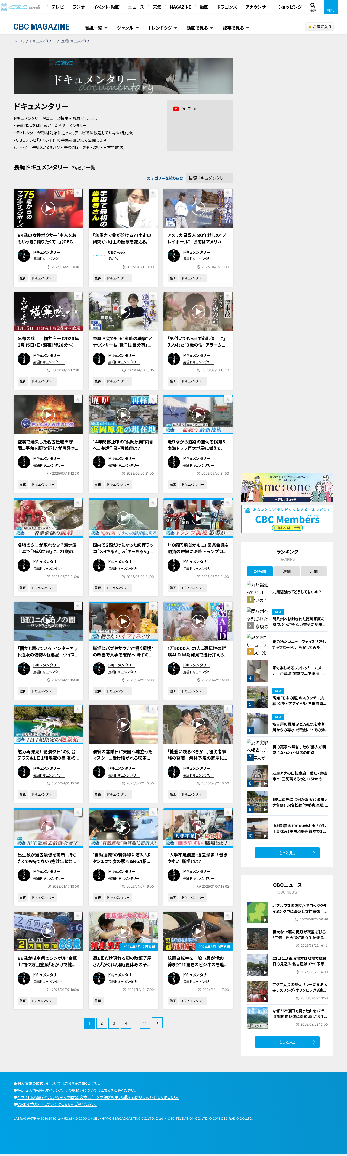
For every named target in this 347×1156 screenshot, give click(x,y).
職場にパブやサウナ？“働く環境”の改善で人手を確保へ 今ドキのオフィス (123, 655)
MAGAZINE (180, 7)
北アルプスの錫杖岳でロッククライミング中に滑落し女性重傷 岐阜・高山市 (299, 911)
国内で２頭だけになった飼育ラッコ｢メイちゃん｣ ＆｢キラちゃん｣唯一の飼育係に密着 (123, 551)
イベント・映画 (106, 7)
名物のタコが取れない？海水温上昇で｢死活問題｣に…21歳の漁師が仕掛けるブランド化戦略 (48, 551)
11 (145, 1023)
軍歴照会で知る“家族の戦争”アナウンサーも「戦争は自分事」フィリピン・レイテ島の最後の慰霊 (123, 345)
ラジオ (78, 7)
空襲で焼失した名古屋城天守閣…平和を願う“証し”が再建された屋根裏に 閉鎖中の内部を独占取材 (48, 451)
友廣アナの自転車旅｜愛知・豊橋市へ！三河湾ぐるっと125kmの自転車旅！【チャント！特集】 (299, 779)
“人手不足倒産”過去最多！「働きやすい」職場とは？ (197, 858)
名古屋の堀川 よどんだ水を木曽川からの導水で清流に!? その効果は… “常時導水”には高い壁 (298, 730)
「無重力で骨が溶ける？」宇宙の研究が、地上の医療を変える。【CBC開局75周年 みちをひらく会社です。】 (122, 245)
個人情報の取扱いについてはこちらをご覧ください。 (58, 1083)
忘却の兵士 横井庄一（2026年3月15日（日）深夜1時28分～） (48, 342)
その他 (113, 259)
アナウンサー (257, 7)
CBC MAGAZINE (42, 26)
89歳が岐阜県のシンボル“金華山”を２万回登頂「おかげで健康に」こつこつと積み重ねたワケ (47, 964)
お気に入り (322, 26)
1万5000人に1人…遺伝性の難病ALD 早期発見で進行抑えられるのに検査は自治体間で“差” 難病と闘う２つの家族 (198, 658)
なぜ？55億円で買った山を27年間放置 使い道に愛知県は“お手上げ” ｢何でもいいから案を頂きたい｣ (300, 1019)
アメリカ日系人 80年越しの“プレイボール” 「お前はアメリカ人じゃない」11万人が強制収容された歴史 (198, 245)
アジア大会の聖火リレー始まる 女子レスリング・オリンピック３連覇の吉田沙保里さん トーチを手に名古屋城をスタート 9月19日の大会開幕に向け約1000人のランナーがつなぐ (300, 998)
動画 (204, 7)
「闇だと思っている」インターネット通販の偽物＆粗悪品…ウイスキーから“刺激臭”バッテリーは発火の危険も (48, 658)
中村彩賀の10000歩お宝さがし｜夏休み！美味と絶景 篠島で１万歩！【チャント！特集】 (299, 831)
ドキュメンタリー (42, 41)
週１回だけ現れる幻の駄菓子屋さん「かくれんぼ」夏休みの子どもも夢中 (122, 964)
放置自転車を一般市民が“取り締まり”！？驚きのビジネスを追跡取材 (198, 964)
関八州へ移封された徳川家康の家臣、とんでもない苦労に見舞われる (299, 625)
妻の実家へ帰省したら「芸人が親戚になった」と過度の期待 (299, 750)
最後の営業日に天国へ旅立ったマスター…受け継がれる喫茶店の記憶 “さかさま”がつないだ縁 (122, 758)
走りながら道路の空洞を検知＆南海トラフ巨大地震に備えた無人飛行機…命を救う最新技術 (197, 448)
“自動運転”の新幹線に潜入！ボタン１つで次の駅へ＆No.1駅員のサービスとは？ (122, 861)
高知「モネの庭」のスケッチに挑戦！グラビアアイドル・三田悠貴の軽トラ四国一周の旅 (299, 703)
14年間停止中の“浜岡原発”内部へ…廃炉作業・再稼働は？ (123, 445)
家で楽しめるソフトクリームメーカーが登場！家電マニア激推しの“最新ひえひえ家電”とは (299, 674)
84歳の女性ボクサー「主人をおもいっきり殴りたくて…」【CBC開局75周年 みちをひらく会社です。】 (47, 245)
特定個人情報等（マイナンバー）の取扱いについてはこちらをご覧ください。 (76, 1090)
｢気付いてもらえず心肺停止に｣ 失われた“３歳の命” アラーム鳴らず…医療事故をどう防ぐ (197, 345)
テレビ (58, 7)
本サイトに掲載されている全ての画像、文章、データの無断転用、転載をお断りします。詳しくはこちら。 (98, 1097)
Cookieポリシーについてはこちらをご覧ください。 (57, 1104)
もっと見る (287, 853)
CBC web (116, 252)
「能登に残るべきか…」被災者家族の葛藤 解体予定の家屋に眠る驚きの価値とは (198, 758)
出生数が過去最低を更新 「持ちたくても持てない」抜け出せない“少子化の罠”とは (47, 861)
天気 (157, 7)
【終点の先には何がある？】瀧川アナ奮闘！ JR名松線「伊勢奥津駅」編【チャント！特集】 (300, 805)
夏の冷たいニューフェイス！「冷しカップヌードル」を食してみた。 (299, 644)
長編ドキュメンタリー (49, 259)
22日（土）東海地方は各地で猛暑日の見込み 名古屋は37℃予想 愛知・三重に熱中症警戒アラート (299, 964)
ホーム (19, 41)
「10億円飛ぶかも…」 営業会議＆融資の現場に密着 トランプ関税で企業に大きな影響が (198, 551)
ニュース (136, 7)
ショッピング (290, 7)
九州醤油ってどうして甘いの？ (296, 592)
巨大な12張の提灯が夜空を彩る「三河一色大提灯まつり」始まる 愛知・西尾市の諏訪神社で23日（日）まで (299, 940)
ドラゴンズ (227, 7)
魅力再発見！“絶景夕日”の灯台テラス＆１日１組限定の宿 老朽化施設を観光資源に (47, 758)
